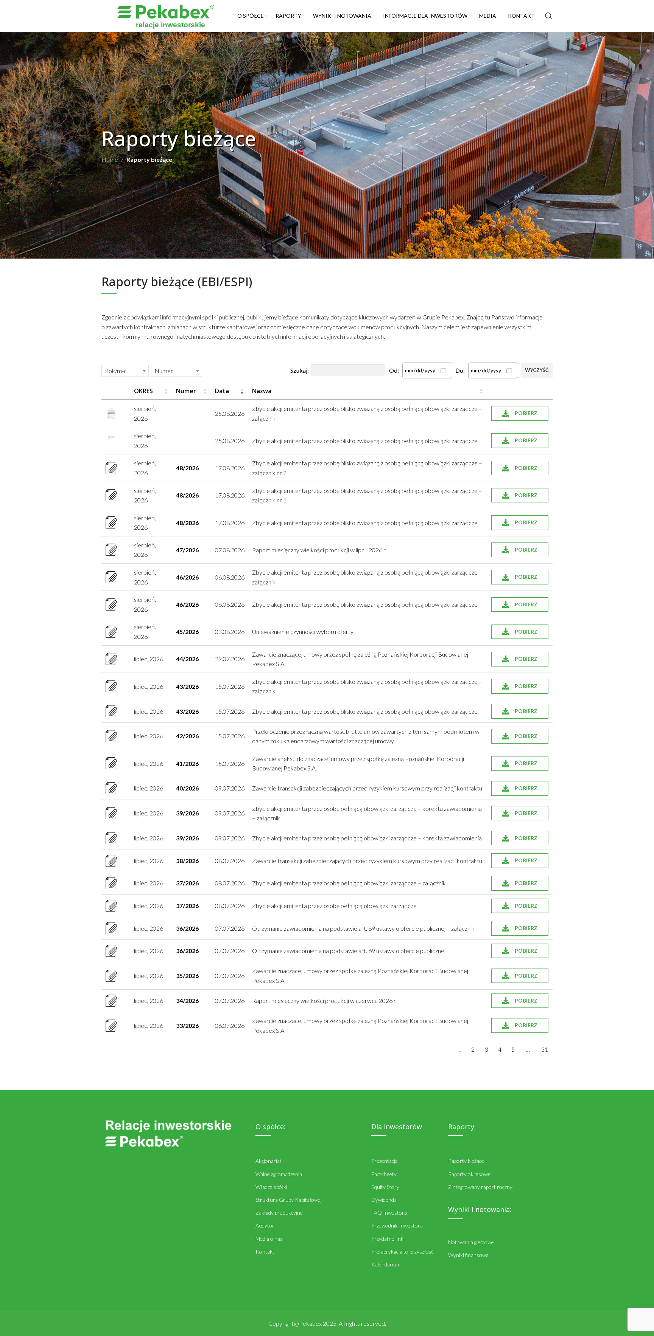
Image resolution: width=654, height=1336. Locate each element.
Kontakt (264, 1251)
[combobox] (125, 371)
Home (109, 159)
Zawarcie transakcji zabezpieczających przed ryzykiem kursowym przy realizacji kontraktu (367, 788)
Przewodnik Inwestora (397, 1225)
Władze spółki (271, 1187)
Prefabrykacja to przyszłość (402, 1251)
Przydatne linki (388, 1238)
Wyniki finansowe (468, 1255)
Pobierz (526, 413)
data (222, 391)
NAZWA (261, 391)
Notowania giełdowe (471, 1242)
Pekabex (310, 1323)
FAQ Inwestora (389, 1212)
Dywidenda (384, 1200)
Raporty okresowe (469, 1174)
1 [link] (459, 1049)
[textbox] (118, 370)
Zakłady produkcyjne (279, 1212)
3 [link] (486, 1049)
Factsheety (384, 1174)
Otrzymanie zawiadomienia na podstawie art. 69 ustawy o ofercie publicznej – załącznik (363, 928)
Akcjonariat (268, 1161)
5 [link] (513, 1049)
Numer (186, 391)
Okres (143, 391)
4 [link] (499, 1049)
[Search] (548, 15)
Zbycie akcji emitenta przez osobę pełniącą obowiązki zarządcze (334, 905)
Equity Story (385, 1187)
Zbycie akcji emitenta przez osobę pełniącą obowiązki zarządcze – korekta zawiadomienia (367, 838)
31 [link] (544, 1049)
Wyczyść (537, 370)
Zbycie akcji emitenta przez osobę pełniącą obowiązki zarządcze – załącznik (349, 883)
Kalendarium (385, 1264)
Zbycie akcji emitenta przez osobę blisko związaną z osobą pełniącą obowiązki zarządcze (365, 440)
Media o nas (269, 1238)
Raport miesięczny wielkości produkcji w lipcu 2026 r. (319, 549)
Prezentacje (384, 1161)
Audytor (264, 1225)
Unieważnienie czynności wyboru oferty (302, 631)
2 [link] (473, 1049)
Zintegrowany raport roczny (480, 1187)
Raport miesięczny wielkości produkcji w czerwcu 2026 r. (324, 1000)
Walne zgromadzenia (278, 1174)
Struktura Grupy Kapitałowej (288, 1200)
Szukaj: (299, 370)
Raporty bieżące (466, 1161)
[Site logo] (165, 15)
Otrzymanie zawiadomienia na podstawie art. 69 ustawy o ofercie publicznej (348, 950)
